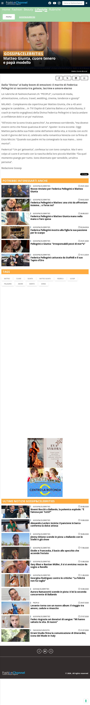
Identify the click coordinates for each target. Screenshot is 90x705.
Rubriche (55, 9)
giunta (30, 279)
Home (6, 9)
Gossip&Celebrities (27, 17)
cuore (18, 279)
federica (60, 279)
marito (32, 284)
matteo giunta (45, 279)
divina (43, 284)
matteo (7, 279)
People (8, 17)
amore (20, 284)
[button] (39, 577)
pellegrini (7, 284)
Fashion (17, 9)
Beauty (28, 9)
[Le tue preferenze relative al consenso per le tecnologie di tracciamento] (86, 701)
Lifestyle (41, 9)
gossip (72, 279)
